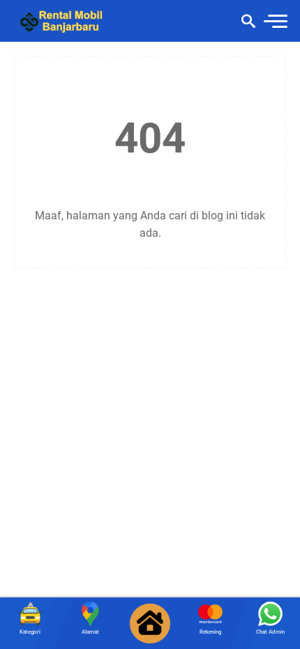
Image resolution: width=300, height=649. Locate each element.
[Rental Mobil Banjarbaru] (65, 21)
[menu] (275, 21)
